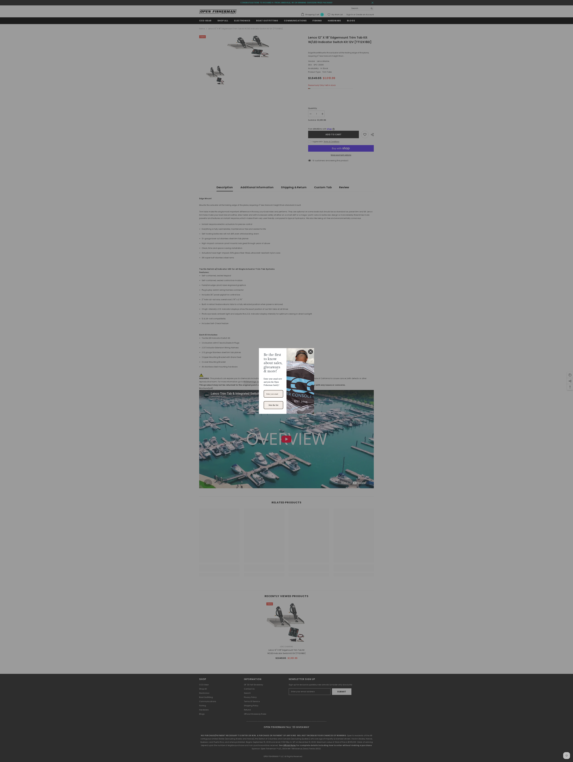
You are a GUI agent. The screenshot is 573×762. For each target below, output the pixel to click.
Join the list (273, 405)
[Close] (310, 351)
